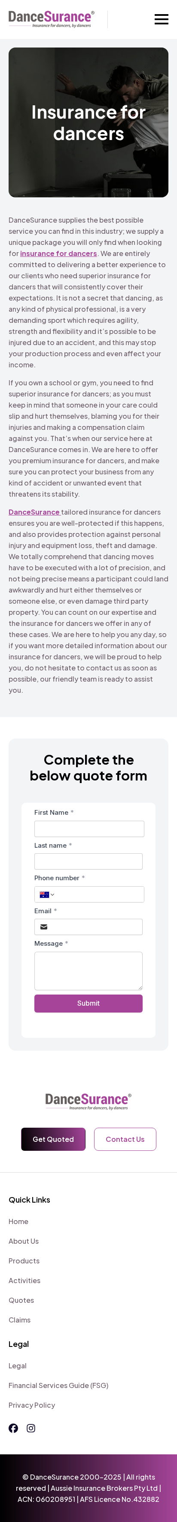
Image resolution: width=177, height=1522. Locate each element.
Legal (18, 1365)
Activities (24, 1280)
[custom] (13, 1428)
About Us (24, 1240)
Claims (20, 1319)
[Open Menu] (161, 19)
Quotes (21, 1300)
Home (18, 1221)
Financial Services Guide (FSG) (58, 1385)
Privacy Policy (32, 1404)
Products (24, 1260)
